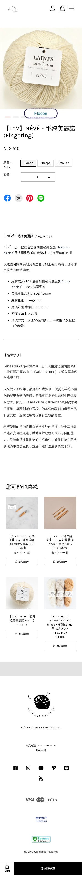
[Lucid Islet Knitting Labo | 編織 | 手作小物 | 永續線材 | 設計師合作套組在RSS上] (41, 779)
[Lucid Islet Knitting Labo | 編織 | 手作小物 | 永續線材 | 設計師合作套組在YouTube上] (41, 770)
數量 (6, 174)
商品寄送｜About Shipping (41, 745)
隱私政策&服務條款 (35, 852)
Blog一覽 (41, 750)
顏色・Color (7, 165)
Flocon (28, 163)
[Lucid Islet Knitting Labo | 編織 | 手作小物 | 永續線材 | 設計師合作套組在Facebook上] (15, 770)
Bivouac (63, 163)
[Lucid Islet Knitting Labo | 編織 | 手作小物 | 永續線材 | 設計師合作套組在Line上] (66, 770)
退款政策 (53, 852)
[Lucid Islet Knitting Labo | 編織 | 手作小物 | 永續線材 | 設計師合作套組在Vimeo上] (54, 770)
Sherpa (45, 163)
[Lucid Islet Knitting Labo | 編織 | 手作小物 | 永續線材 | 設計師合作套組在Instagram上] (28, 770)
